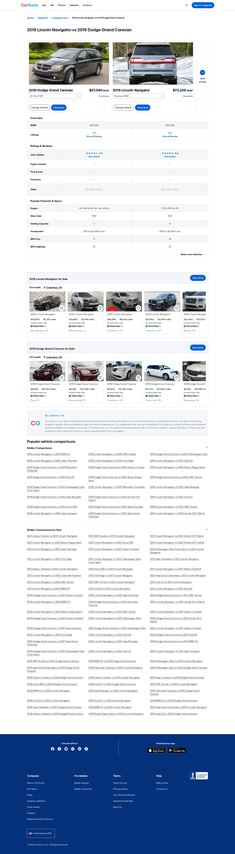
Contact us (162, 788)
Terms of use (120, 782)
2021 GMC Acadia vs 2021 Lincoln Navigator (111, 536)
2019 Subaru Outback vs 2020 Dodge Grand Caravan (55, 713)
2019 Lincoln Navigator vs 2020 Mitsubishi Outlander (116, 487)
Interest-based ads (123, 801)
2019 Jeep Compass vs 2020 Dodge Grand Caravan (177, 677)
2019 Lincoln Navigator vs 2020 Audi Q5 (171, 460)
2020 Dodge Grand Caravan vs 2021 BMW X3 (174, 641)
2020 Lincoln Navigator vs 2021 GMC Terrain (112, 611)
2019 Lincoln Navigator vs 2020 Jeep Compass (52, 513)
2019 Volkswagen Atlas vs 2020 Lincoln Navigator (176, 661)
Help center (162, 782)
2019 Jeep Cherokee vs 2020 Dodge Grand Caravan (54, 707)
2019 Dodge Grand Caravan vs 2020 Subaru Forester (116, 467)
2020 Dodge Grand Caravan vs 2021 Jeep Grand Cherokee (52, 643)
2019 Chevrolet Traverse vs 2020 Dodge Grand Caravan (175, 692)
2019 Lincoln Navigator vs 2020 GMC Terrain (173, 506)
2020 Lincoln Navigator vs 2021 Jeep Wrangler (113, 641)
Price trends (33, 807)
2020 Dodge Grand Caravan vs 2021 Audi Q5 (173, 634)
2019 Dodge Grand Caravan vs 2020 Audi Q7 (50, 477)
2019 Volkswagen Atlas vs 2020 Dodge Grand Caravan (179, 667)
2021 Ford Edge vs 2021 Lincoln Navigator (110, 575)
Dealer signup (81, 782)
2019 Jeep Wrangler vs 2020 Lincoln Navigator (113, 690)
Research (43, 17)
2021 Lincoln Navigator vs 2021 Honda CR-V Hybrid (177, 536)
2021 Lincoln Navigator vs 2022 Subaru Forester (114, 549)
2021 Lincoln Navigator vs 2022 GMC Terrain (50, 582)
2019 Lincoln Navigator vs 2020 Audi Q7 (171, 496)
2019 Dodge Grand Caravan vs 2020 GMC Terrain (176, 477)
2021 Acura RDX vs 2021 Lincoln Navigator (110, 568)
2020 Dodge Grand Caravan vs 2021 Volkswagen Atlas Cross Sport (56, 653)
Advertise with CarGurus (40, 819)
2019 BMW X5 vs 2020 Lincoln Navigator (48, 690)
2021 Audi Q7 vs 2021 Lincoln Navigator (171, 582)
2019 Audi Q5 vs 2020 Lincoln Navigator (48, 700)
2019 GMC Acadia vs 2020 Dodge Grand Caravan (53, 661)
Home (30, 17)
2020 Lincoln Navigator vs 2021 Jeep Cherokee (113, 595)
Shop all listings (94, 136)
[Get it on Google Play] (177, 751)
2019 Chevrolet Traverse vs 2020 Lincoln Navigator (115, 667)
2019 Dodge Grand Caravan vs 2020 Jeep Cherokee (115, 506)
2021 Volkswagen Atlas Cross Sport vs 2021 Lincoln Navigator (177, 551)
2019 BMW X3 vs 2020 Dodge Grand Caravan (174, 700)
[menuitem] (44, 5)
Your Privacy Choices (124, 795)
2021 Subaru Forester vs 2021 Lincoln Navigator (52, 536)
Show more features (191, 254)
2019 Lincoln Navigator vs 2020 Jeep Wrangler (174, 487)
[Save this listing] (62, 308)
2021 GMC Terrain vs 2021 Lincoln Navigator (111, 582)
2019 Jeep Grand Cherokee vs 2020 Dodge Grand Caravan (53, 669)
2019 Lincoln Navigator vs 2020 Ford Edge (111, 460)
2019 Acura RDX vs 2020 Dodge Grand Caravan (52, 684)
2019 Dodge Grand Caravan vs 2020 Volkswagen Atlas (179, 454)
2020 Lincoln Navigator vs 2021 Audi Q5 (109, 634)
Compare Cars (59, 17)
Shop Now (58, 107)
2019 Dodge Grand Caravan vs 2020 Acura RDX (52, 506)
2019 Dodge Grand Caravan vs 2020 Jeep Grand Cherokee (114, 515)
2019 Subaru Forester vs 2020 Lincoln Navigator (114, 677)
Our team (32, 788)
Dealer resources (83, 788)
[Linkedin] (79, 750)
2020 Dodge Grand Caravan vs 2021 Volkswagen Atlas (117, 628)
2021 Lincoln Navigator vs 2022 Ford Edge (49, 559)
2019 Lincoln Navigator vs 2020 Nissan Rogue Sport (177, 467)
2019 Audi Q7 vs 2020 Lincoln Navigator (109, 700)
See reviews (94, 156)
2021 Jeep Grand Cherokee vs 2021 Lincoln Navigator (178, 575)
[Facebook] (52, 750)
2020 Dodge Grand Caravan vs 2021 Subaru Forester (55, 595)
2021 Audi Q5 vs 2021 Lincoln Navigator (109, 588)
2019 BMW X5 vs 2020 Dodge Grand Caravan (112, 661)
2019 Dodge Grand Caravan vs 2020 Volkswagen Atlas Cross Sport (56, 488)
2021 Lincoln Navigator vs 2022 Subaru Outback (175, 568)
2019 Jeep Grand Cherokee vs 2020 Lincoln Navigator (178, 707)
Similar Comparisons (39, 448)
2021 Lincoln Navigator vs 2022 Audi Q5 (171, 588)
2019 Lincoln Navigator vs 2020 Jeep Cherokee (52, 460)
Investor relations (36, 801)
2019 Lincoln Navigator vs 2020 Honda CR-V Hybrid (177, 513)
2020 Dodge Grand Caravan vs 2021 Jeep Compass (54, 628)
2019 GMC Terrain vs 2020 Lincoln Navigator (173, 684)
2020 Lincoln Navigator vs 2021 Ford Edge (49, 634)
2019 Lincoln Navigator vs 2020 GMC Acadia (112, 454)
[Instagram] (72, 750)
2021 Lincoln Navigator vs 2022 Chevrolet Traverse (54, 575)
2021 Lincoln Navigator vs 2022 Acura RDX (111, 542)
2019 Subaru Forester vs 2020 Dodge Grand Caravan (55, 677)
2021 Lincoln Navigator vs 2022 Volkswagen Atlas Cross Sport (114, 560)
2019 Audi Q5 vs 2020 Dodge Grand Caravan (174, 713)
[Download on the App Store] (156, 751)
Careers (31, 813)
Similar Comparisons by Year (44, 530)
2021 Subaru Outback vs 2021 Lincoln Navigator (52, 568)
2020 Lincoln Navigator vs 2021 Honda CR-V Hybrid (177, 601)
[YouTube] (66, 750)
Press (30, 795)
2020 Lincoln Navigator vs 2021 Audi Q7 (109, 651)
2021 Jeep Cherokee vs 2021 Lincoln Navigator (174, 559)
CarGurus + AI (56, 415)
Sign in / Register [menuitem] (203, 5)
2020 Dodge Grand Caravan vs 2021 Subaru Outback (55, 618)
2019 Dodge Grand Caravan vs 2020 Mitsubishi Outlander (52, 469)
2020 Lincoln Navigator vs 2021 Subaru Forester (175, 628)
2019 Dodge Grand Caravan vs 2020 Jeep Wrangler (54, 496)
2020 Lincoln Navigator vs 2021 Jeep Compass (175, 651)
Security (117, 807)
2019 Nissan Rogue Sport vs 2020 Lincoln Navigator (116, 713)
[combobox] (41, 833)
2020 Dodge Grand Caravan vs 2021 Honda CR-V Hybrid (176, 620)
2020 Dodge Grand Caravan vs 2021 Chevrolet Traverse (113, 603)
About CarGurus (35, 782)
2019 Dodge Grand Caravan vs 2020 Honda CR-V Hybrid (114, 498)
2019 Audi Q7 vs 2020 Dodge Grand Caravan (112, 684)
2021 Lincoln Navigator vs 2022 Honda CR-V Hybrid (177, 542)
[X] (59, 750)
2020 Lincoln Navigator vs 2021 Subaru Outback (176, 611)
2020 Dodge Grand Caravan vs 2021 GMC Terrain (176, 595)
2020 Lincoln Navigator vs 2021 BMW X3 (48, 601)
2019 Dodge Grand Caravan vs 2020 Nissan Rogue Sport (115, 479)
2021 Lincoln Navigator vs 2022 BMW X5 (48, 588)
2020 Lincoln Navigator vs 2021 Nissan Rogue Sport (54, 611)
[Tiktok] (86, 750)
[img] (45, 326)
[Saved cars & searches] (186, 5)
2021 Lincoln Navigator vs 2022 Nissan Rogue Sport (54, 542)
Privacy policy (120, 788)
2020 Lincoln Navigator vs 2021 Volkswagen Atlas (114, 618)
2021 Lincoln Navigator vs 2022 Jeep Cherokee (52, 549)
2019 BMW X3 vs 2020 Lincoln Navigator (110, 707)
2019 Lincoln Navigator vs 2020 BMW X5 (48, 454)
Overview (104, 96)
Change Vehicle (39, 107)
